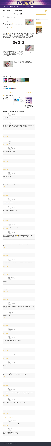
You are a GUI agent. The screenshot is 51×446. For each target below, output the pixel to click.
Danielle (9, 328)
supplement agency (10, 419)
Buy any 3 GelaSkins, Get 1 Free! (23, 74)
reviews (24, 6)
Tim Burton (21, 27)
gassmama (9, 164)
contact (32, 6)
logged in (7, 439)
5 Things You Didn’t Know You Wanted (10, 417)
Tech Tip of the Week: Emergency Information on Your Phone (29, 106)
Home (4, 6)
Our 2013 (22, 82)
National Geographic (10, 27)
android (16, 11)
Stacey (9, 388)
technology (26, 11)
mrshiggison (9, 406)
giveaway (18, 11)
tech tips (28, 6)
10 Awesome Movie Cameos (8, 92)
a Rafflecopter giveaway (17, 65)
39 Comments (12, 11)
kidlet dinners (19, 6)
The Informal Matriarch (11, 269)
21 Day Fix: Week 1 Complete (6, 98)
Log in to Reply (5, 118)
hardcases (14, 39)
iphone (22, 11)
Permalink (9, 115)
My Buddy (18, 17)
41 (30, 108)
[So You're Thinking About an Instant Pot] (39, 31)
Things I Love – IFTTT (17, 103)
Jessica (9, 285)
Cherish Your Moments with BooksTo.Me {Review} (9, 83)
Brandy (8, 11)
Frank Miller (15, 27)
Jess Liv (9, 121)
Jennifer (9, 336)
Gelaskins (13, 23)
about (8, 6)
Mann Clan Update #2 (30, 92)
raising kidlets (12, 6)
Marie (8, 311)
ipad (20, 11)
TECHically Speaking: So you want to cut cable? (27, 83)
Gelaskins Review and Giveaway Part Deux (14, 83)
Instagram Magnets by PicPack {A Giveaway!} (18, 83)
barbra (9, 302)
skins (8, 33)
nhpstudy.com (10, 428)
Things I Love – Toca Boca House (5, 83)
